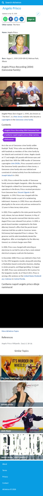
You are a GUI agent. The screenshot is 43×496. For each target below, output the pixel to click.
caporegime (6, 120)
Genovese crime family (24, 120)
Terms (4, 471)
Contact (5, 483)
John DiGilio (15, 164)
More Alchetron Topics (10, 331)
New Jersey (18, 117)
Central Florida (19, 279)
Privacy (5, 477)
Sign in (31, 19)
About (4, 464)
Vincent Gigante (24, 193)
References (9, 140)
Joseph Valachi (7, 176)
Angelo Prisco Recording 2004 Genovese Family (22, 131)
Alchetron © (9, 490)
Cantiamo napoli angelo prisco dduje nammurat (22, 135)
